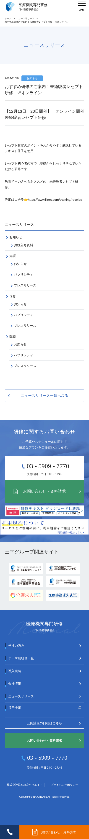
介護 (12, 256)
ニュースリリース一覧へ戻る (44, 396)
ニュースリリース (25, 18)
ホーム (8, 18)
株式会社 (24, 784)
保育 (12, 296)
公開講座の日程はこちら (44, 723)
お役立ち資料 (23, 245)
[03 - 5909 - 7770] (9, 832)
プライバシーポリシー (64, 784)
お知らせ (15, 237)
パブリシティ (23, 274)
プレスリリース (25, 285)
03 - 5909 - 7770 (48, 466)
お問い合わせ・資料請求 (44, 491)
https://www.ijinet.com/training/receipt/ (55, 199)
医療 (12, 336)
